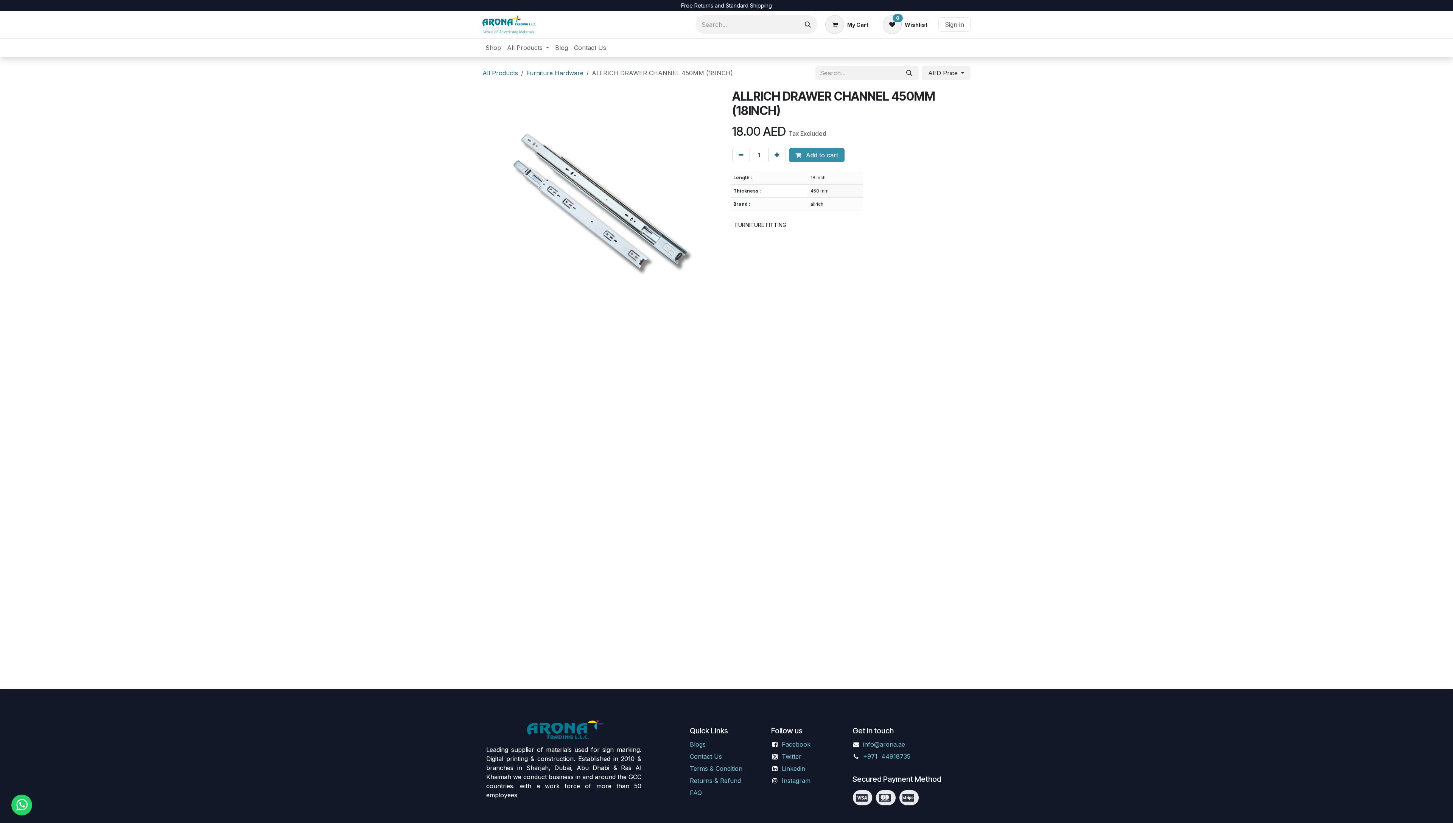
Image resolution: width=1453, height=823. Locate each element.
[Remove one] (741, 155)
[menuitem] (493, 47)
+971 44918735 (887, 756)
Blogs (698, 744)
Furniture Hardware (554, 73)
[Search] (807, 24)
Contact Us (706, 756)
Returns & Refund (715, 780)
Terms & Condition (716, 768)
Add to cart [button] (821, 155)
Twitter (791, 756)
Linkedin (793, 768)
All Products (500, 73)
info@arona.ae (884, 744)
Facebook (796, 744)
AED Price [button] (944, 73)
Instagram (796, 780)
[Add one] (777, 155)
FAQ (696, 793)
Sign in (954, 24)
